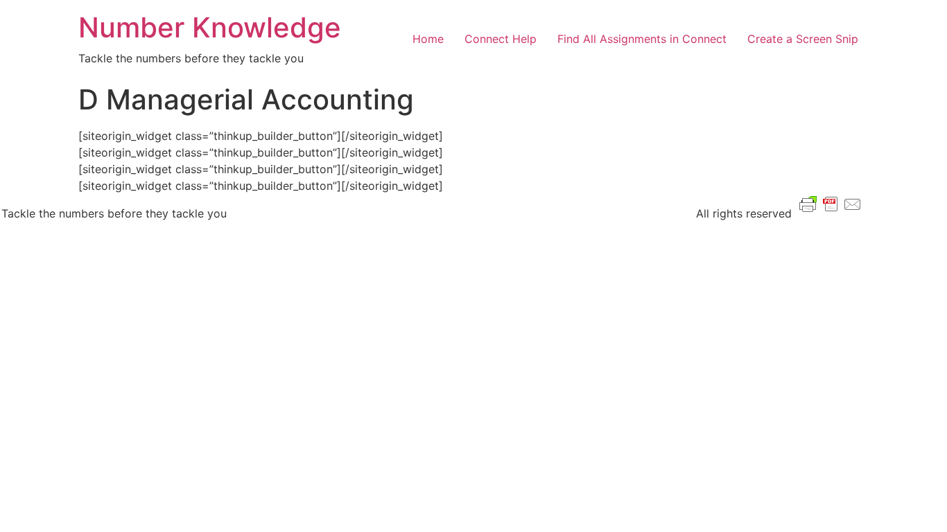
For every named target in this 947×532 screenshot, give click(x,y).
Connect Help (500, 39)
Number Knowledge (209, 27)
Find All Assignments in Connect (642, 39)
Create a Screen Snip (802, 39)
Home (428, 39)
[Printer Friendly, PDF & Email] (830, 203)
